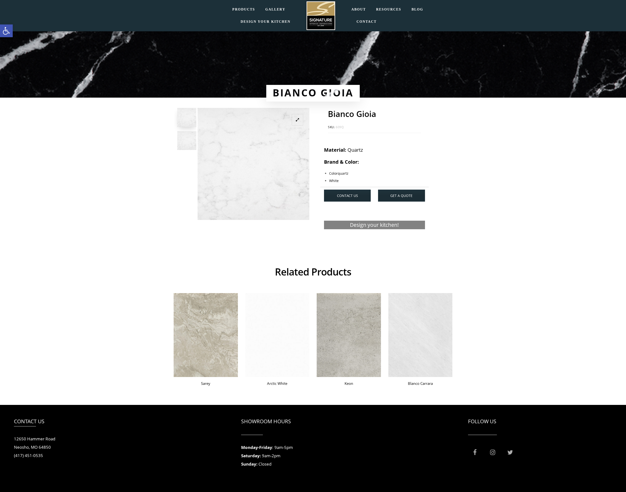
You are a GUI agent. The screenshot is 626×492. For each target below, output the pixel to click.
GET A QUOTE (401, 195)
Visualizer (374, 243)
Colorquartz (338, 173)
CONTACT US (347, 195)
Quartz (355, 150)
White (334, 180)
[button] (6, 30)
